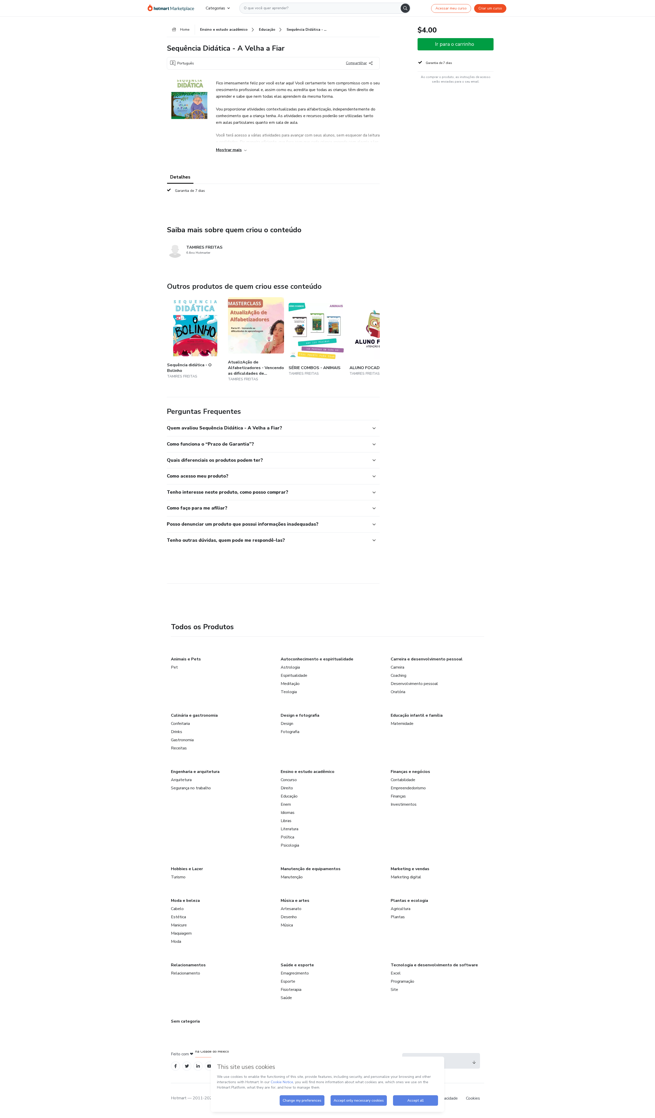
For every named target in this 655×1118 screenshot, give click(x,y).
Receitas (179, 748)
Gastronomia (182, 740)
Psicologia (290, 845)
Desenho (289, 917)
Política (287, 837)
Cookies (473, 1098)
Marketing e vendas (410, 869)
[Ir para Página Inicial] (173, 8)
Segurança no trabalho (191, 788)
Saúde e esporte (297, 965)
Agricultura (400, 909)
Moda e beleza (185, 900)
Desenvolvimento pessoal (414, 684)
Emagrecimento (295, 973)
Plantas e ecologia (409, 900)
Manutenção (292, 877)
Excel (396, 973)
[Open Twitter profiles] (187, 1066)
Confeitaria (180, 723)
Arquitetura (181, 780)
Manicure (179, 925)
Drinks (176, 732)
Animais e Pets (186, 659)
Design (287, 723)
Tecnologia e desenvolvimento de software (434, 965)
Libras (286, 821)
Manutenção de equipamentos (311, 869)
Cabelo (177, 909)
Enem (286, 804)
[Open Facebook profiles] (175, 1066)
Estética (178, 917)
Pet (174, 667)
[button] (267, 428)
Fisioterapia (291, 989)
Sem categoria (185, 1021)
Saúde (286, 998)
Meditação (290, 684)
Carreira (397, 667)
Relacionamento (185, 973)
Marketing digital (406, 877)
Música (287, 925)
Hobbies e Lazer (187, 869)
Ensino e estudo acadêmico (307, 771)
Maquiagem (181, 933)
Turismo (178, 877)
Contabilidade (403, 780)
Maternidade (402, 723)
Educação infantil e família (417, 715)
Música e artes (295, 900)
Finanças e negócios (410, 771)
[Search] (405, 8)
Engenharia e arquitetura (195, 771)
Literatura (289, 829)
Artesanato (291, 909)
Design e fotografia (300, 715)
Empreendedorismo (408, 788)
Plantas (398, 917)
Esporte (288, 981)
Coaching (398, 675)
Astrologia (290, 667)
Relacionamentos (188, 965)
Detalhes (180, 177)
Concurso (289, 780)
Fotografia (290, 732)
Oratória (398, 692)
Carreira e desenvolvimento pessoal (427, 659)
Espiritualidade (294, 675)
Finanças (398, 796)
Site (394, 989)
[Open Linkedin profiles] (198, 1066)
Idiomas (287, 812)
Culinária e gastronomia (194, 715)
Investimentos (404, 804)
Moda (176, 941)
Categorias (215, 8)
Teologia (289, 692)
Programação (402, 981)
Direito (287, 788)
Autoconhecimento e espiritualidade (317, 659)
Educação (289, 796)
